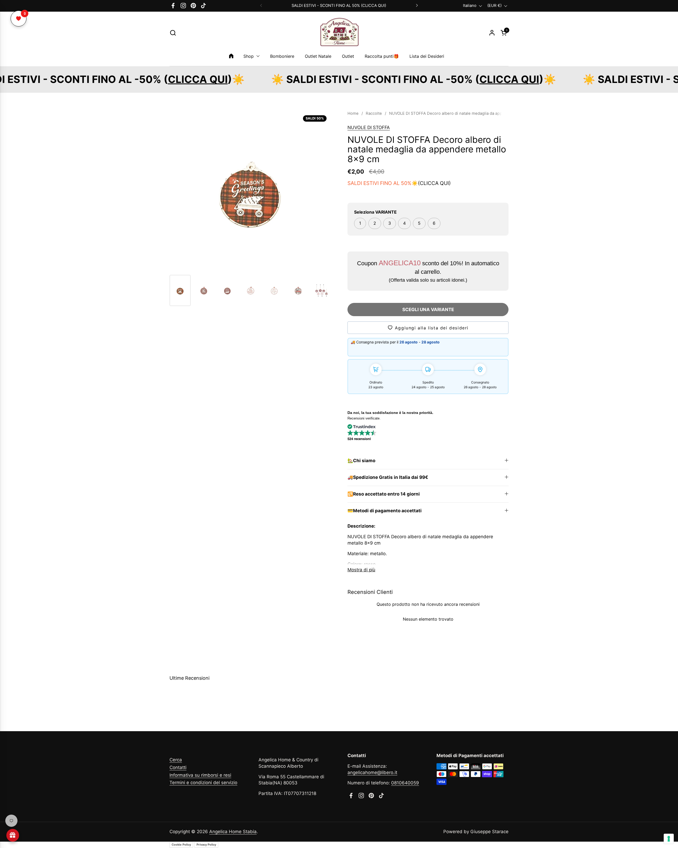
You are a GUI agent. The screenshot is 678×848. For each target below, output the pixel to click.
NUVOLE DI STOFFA (368, 127)
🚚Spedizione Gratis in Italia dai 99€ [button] (387, 477)
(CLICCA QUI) (434, 183)
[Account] (492, 32)
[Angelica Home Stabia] (339, 33)
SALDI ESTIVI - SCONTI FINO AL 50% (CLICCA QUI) (339, 5)
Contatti (178, 767)
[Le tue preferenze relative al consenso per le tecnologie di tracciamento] (669, 839)
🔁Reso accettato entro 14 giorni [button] (383, 494)
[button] (173, 32)
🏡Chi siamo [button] (361, 460)
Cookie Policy (181, 844)
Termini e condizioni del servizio (203, 782)
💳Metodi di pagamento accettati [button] (384, 510)
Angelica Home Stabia (233, 831)
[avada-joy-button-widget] (12, 835)
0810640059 (405, 782)
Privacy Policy (206, 844)
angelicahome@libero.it (372, 772)
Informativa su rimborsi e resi (200, 775)
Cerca (176, 759)
